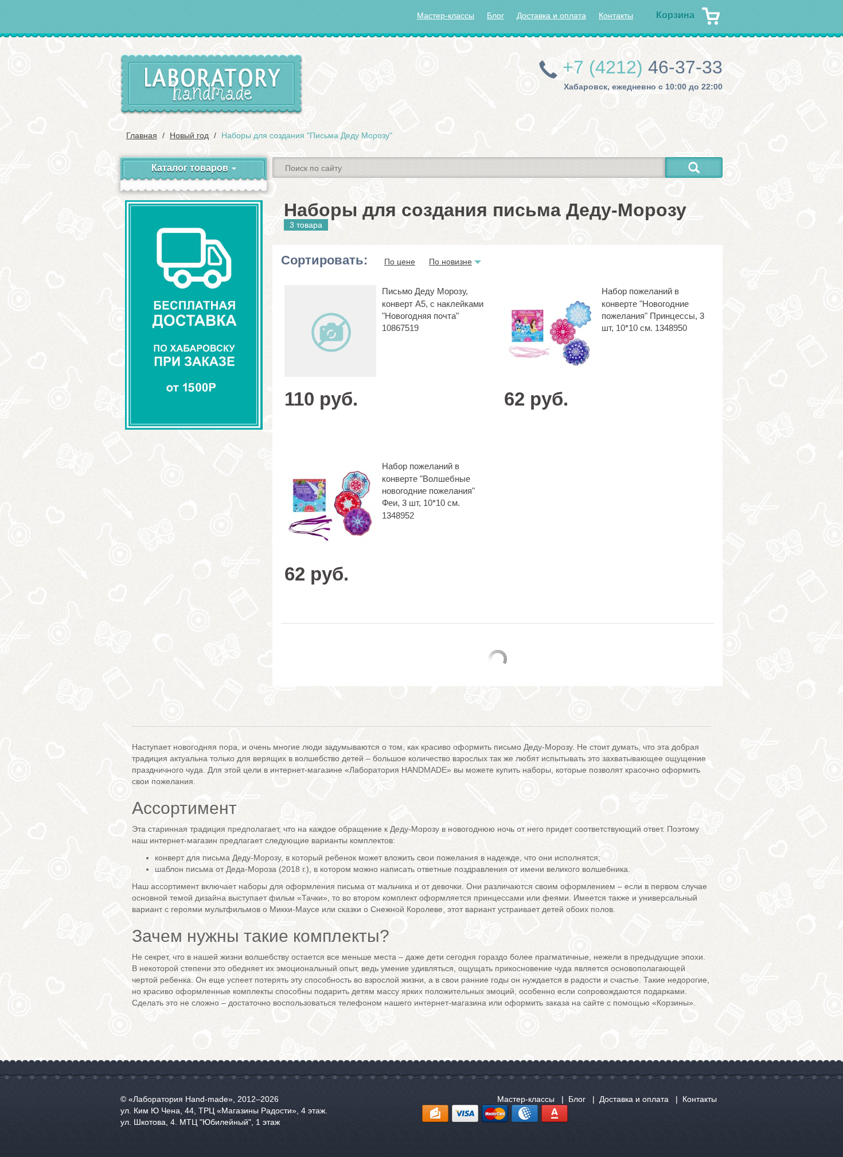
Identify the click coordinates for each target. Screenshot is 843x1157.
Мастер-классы (445, 15)
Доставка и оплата (551, 15)
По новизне (450, 261)
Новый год (189, 135)
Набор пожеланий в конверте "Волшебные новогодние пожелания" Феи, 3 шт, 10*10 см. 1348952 (428, 490)
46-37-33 (643, 67)
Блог (495, 15)
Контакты (616, 15)
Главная (141, 135)
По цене (399, 261)
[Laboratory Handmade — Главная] (211, 84)
